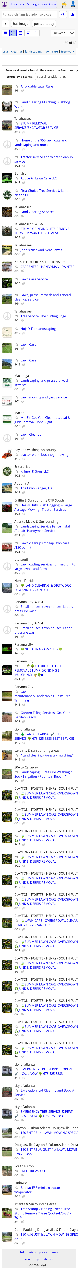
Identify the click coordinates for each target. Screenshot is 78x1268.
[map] (36, 33)
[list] (5, 33)
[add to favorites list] (16, 86)
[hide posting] (22, 90)
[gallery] (28, 33)
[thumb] (13, 33)
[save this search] (72, 14)
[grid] (20, 33)
